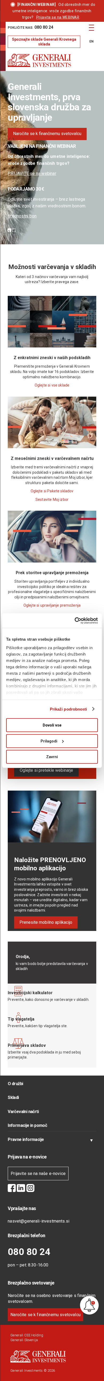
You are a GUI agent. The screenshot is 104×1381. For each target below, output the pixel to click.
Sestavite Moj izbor (52, 499)
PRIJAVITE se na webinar (32, 173)
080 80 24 (29, 1251)
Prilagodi (49, 740)
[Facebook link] (12, 1189)
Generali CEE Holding (26, 1335)
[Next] (13, 140)
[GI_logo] (43, 60)
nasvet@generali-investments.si (38, 1221)
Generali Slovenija (24, 1340)
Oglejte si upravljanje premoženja (52, 605)
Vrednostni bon (22, 216)
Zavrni (52, 756)
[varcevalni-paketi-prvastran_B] (52, 447)
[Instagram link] (30, 1189)
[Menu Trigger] (91, 27)
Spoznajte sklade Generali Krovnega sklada (44, 41)
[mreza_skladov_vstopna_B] (52, 346)
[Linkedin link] (21, 1189)
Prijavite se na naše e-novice (38, 1173)
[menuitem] (44, 27)
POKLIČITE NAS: (30, 27)
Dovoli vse (52, 725)
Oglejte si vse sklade (52, 385)
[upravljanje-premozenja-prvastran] (52, 561)
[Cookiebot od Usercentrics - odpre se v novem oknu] (75, 620)
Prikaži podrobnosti (68, 709)
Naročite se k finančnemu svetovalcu (45, 1314)
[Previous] (9, 140)
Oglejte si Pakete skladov (52, 491)
